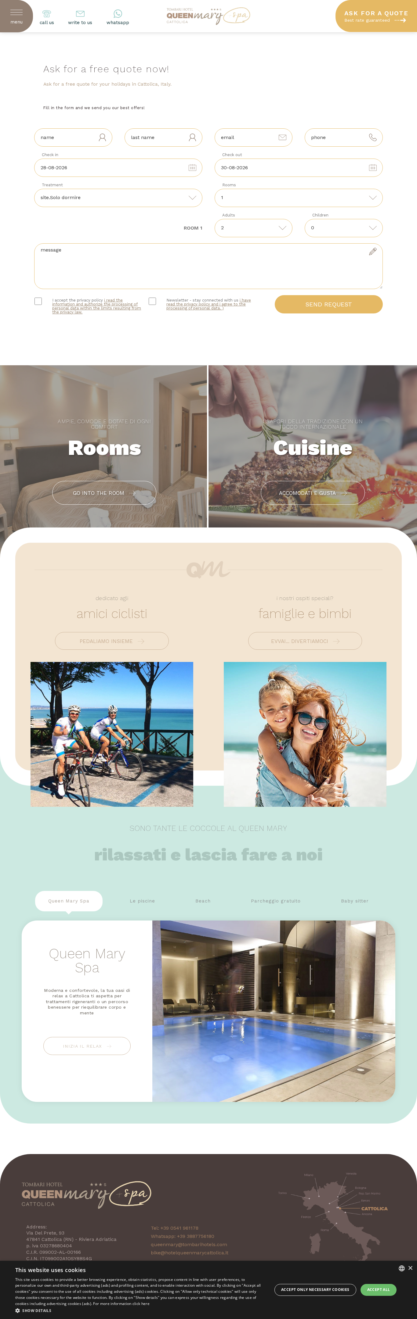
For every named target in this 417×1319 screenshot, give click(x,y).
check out (232, 155)
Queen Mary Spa (68, 901)
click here (141, 1303)
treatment (52, 185)
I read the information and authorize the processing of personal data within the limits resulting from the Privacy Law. (96, 306)
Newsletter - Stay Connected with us (208, 304)
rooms (229, 185)
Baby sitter (355, 901)
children (320, 215)
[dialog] (208, 1290)
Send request (329, 304)
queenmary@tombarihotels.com (189, 1244)
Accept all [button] (378, 1289)
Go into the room (99, 493)
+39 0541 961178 (179, 1228)
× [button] (410, 1268)
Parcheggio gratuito (276, 901)
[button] (139, 1310)
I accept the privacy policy (96, 306)
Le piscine (142, 901)
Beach (203, 901)
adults (228, 215)
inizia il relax (83, 1046)
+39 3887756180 (195, 1236)
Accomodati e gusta (308, 493)
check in (50, 155)
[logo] (208, 16)
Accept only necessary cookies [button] (315, 1289)
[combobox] (402, 1268)
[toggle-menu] (16, 10)
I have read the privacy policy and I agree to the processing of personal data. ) (208, 304)
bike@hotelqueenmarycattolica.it (189, 1253)
